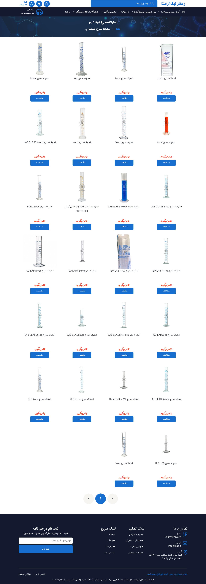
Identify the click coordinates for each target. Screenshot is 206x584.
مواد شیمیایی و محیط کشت (144, 12)
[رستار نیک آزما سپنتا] (173, 3)
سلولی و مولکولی (109, 12)
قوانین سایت (136, 547)
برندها (67, 12)
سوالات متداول (135, 553)
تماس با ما (109, 553)
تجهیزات (125, 12)
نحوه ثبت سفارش (134, 541)
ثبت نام (45, 549)
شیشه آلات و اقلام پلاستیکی (87, 12)
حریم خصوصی (136, 534)
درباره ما (110, 547)
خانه (184, 12)
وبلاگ (111, 541)
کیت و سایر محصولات (170, 12)
